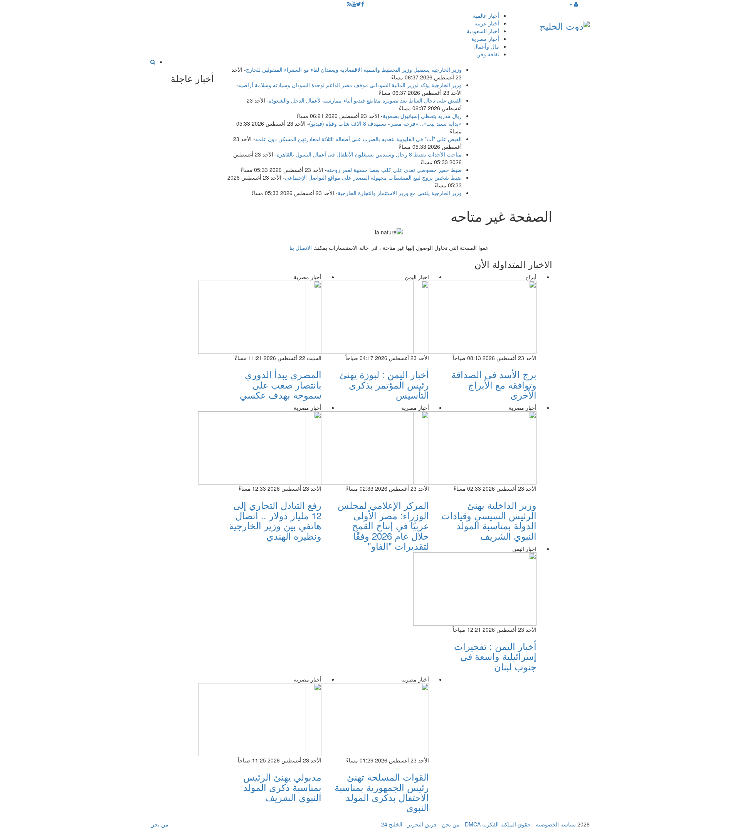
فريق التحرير (422, 824)
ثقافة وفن (487, 54)
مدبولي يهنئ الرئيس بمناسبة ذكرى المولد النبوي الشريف (282, 787)
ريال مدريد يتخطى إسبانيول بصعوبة (422, 115)
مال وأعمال (486, 46)
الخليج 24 (391, 824)
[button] (573, 4)
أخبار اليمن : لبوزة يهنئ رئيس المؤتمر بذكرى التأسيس (384, 384)
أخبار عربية (486, 23)
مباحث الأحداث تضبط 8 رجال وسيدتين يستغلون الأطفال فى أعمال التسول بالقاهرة (369, 154)
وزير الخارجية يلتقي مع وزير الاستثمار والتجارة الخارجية (400, 193)
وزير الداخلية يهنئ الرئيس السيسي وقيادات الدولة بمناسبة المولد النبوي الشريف (488, 520)
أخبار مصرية (485, 38)
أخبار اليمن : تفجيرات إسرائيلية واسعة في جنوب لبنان (495, 656)
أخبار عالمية (486, 15)
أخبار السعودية (483, 31)
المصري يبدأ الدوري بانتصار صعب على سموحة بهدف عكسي (280, 384)
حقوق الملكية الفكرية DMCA (498, 824)
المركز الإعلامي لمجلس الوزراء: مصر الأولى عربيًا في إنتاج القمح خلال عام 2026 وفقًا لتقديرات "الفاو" (383, 525)
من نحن (451, 824)
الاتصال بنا (300, 247)
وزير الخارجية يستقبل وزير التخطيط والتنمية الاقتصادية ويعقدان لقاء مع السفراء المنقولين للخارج (354, 69)
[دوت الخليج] (565, 24)
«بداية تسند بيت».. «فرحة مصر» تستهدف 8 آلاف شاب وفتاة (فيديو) (385, 123)
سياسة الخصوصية (556, 824)
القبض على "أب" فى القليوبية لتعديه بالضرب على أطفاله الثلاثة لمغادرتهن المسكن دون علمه (358, 139)
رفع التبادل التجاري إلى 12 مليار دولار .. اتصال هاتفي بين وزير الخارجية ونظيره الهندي (275, 520)
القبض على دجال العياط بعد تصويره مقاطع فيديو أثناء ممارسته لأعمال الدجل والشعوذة (365, 100)
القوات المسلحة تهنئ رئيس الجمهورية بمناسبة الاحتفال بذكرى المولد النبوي (382, 792)
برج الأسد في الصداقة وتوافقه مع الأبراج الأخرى (493, 384)
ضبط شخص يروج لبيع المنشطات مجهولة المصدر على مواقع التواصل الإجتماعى (373, 177)
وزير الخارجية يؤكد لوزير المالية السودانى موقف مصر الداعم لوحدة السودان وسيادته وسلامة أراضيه (350, 85)
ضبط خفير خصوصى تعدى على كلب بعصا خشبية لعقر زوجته (394, 169)
